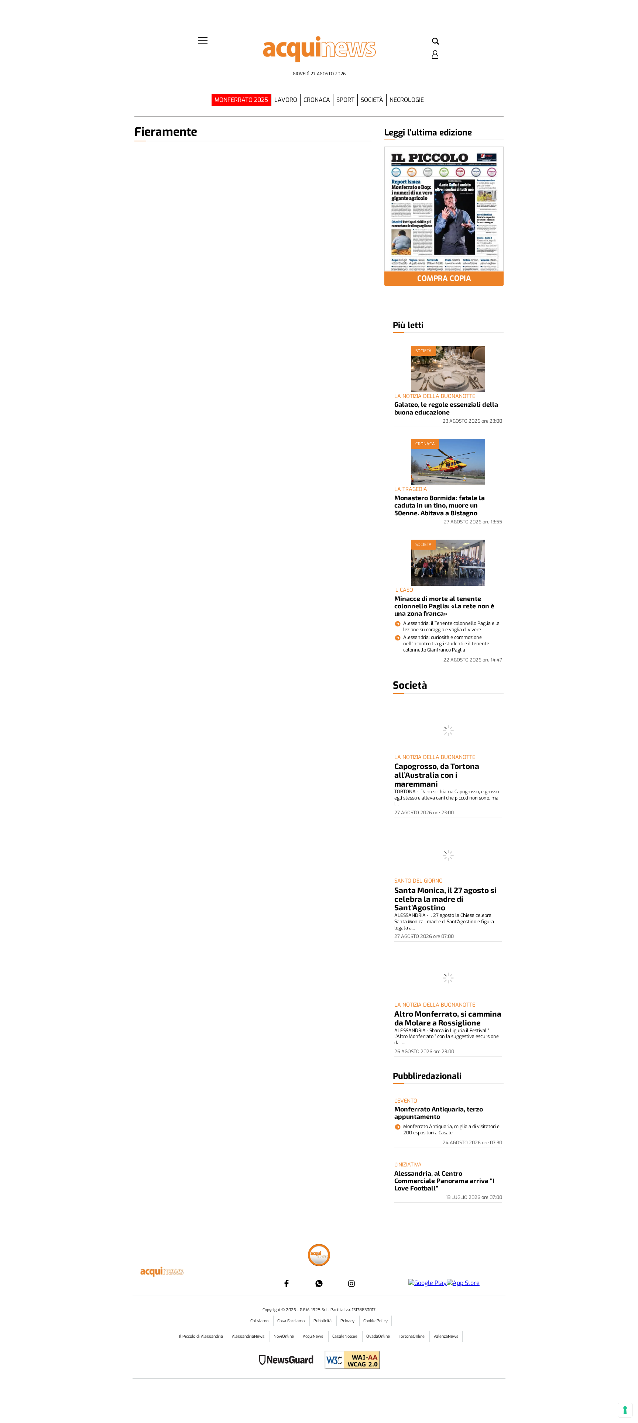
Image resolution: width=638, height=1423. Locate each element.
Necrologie (407, 100)
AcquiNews (314, 1336)
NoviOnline (284, 1336)
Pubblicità (323, 1321)
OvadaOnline (378, 1336)
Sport (345, 100)
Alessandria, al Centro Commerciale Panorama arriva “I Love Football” (444, 1180)
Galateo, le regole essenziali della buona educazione (446, 408)
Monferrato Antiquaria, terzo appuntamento (438, 1112)
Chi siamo (260, 1321)
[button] (435, 41)
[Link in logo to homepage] (319, 51)
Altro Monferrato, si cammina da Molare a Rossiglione (447, 1018)
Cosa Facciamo (291, 1321)
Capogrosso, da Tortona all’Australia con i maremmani (436, 774)
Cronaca (316, 100)
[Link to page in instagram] (351, 1283)
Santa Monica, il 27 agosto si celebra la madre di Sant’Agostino (445, 898)
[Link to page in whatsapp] (319, 1283)
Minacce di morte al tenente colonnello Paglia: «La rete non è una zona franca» (444, 606)
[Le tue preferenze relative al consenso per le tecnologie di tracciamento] (625, 1410)
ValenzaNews (446, 1336)
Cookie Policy (375, 1321)
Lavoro (285, 100)
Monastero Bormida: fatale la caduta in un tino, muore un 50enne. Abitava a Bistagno (439, 505)
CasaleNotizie (345, 1336)
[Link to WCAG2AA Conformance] (349, 1361)
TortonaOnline (412, 1336)
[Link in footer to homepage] (319, 1256)
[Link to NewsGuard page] (288, 1360)
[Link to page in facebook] (286, 1283)
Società (372, 100)
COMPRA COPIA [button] (444, 278)
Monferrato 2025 (241, 100)
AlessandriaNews (249, 1336)
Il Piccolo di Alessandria (201, 1336)
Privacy (348, 1321)
